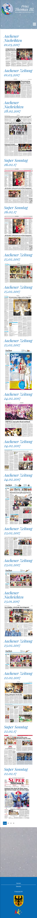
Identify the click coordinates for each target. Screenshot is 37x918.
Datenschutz (18, 886)
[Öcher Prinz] (18, 9)
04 (13, 823)
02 (8, 823)
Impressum (18, 883)
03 (11, 823)
